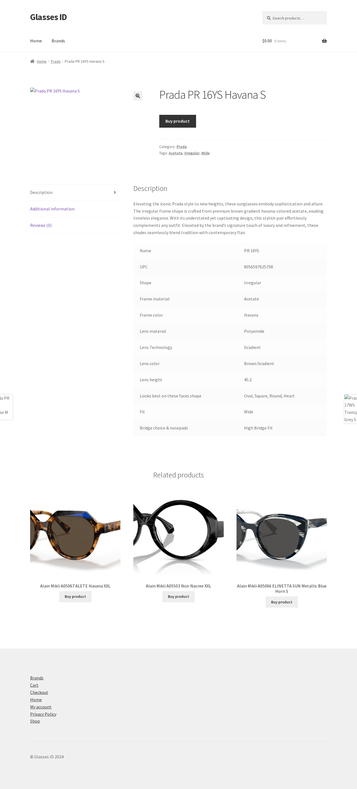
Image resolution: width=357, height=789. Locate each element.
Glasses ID (48, 17)
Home (36, 40)
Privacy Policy (43, 714)
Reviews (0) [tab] (41, 225)
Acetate (175, 153)
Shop (35, 721)
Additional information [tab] (52, 209)
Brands (58, 40)
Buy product (177, 121)
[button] (137, 95)
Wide (205, 153)
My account (41, 707)
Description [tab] (41, 192)
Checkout (39, 692)
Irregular (191, 153)
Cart (34, 685)
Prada (56, 61)
